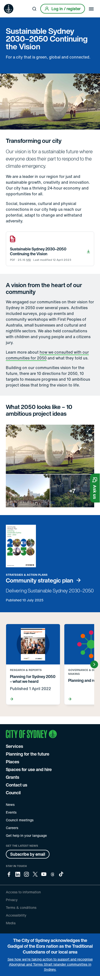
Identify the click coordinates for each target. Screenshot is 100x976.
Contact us (16, 785)
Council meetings (19, 820)
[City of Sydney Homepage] (8, 9)
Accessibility (16, 915)
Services (14, 746)
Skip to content (12, 3)
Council (13, 792)
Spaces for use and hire (29, 769)
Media (11, 922)
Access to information (23, 892)
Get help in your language (26, 835)
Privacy (12, 899)
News (10, 804)
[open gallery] (50, 466)
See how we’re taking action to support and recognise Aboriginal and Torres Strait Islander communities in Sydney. (50, 964)
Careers (12, 827)
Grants (12, 777)
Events (11, 812)
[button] (95, 488)
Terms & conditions (21, 907)
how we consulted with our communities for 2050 (47, 355)
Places (12, 761)
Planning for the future (27, 754)
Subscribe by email (27, 854)
